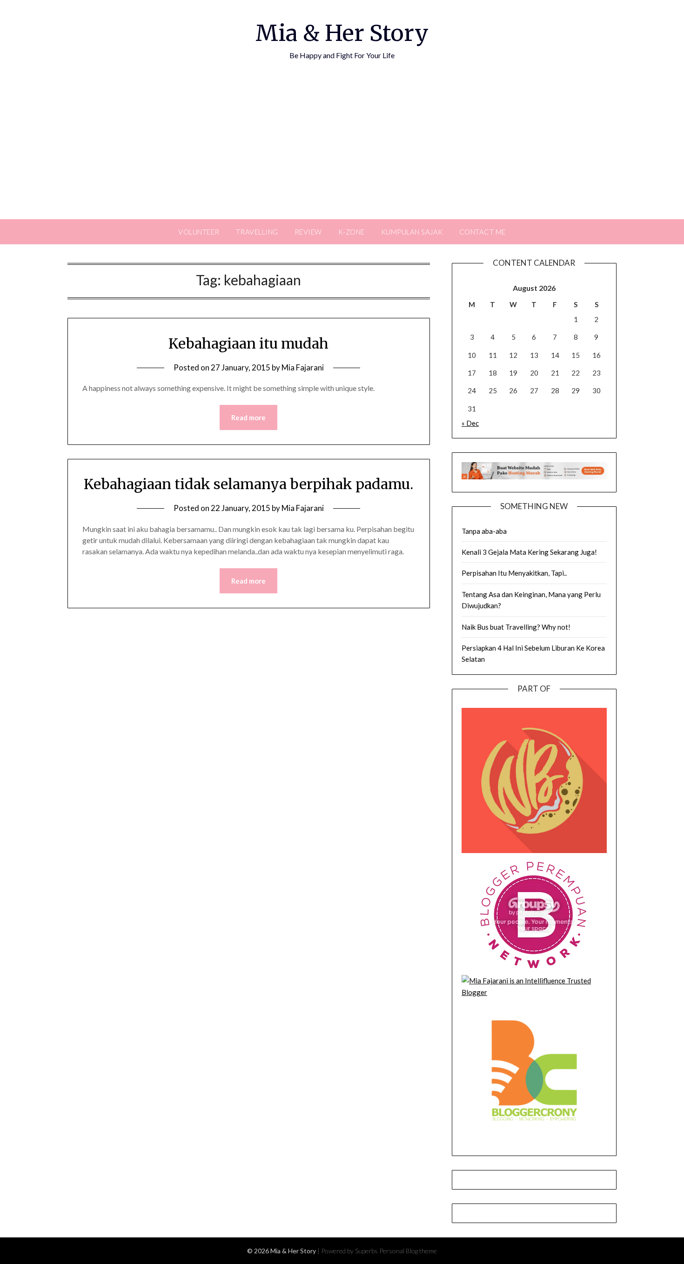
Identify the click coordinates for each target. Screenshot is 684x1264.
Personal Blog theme (408, 1251)
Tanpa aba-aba (484, 531)
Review (308, 232)
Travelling (257, 232)
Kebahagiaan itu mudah (248, 343)
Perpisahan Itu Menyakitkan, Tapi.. (514, 573)
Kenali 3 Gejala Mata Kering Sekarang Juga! (529, 552)
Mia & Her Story (342, 33)
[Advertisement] (342, 149)
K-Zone (351, 232)
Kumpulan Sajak (412, 232)
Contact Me (482, 232)
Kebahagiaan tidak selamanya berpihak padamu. (248, 484)
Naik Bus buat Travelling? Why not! (516, 627)
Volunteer (199, 232)
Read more (248, 417)
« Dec (470, 423)
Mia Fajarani (303, 367)
